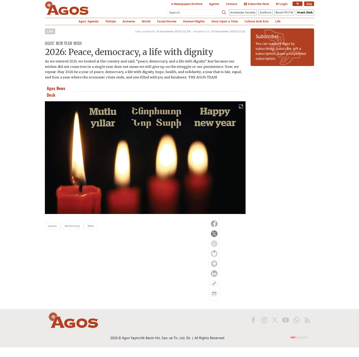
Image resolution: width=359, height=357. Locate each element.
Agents (214, 4)
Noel (91, 225)
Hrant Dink (305, 12)
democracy (72, 225)
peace (52, 225)
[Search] (224, 12)
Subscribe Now (258, 4)
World (146, 21)
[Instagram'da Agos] (264, 320)
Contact (231, 4)
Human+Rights (194, 21)
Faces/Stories (166, 21)
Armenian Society (243, 12)
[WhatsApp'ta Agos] (296, 320)
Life (277, 21)
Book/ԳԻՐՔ (284, 12)
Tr (297, 4)
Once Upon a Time (224, 21)
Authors (265, 12)
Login (283, 4)
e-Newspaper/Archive (186, 4)
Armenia (129, 21)
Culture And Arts (257, 21)
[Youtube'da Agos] (285, 320)
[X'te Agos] (274, 320)
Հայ (309, 4)
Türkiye (110, 21)
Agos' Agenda (89, 21)
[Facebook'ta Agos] (253, 320)
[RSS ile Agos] (307, 320)
